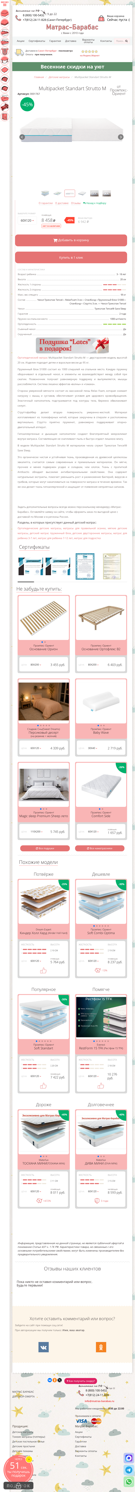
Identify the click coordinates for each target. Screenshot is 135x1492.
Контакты (106, 41)
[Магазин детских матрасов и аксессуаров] (72, 27)
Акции (20, 41)
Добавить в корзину (73, 240)
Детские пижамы (22, 1451)
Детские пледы (21, 1470)
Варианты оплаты (88, 41)
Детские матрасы (22, 1432)
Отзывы (76, 203)
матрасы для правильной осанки (84, 528)
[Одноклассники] (55, 1380)
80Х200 (35, 664)
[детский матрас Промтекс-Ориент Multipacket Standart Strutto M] (71, 130)
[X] (59, 1380)
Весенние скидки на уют (72, 66)
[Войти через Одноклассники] (101, 1347)
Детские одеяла (21, 1465)
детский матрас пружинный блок (50, 533)
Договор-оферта (23, 1396)
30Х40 (92, 748)
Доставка (70, 41)
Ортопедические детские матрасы (39, 528)
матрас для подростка (87, 538)
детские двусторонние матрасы (92, 533)
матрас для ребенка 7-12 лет (55, 538)
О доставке (62, 203)
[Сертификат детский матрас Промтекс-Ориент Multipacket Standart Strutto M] (30, 567)
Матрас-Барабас (23, 1391)
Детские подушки (22, 1460)
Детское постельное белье (28, 1441)
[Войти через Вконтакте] (43, 1347)
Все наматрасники (100, 848)
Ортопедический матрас (33, 357)
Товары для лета (22, 1484)
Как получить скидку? (81, 1381)
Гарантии (55, 41)
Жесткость (27, 944)
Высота (55, 944)
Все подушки (46, 848)
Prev (22, 137)
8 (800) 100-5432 (33, 15)
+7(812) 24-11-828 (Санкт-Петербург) (47, 19)
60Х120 (26, 220)
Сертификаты (37, 41)
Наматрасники (21, 1455)
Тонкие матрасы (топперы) (28, 1436)
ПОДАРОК (18, 1485)
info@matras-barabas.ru (99, 1401)
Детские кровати (22, 1479)
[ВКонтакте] (50, 1380)
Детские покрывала (24, 1474)
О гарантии (46, 203)
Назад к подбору (96, 203)
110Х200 (36, 831)
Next (121, 137)
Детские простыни (23, 1446)
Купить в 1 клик (71, 257)
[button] (42, 642)
